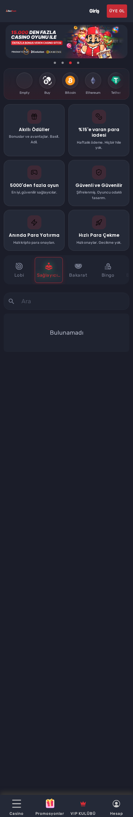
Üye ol (117, 10)
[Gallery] (66, 41)
